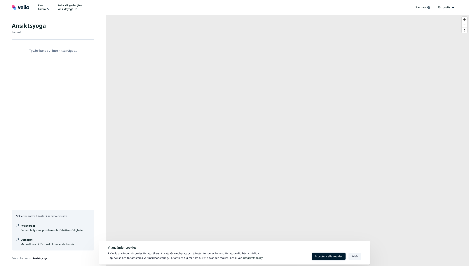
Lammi (24, 258)
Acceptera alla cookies (329, 256)
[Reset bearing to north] (464, 30)
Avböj (354, 256)
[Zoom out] (464, 25)
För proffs (444, 7)
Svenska (420, 7)
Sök (14, 258)
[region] (287, 140)
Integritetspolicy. (253, 258)
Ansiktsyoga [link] (40, 258)
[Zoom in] (464, 19)
